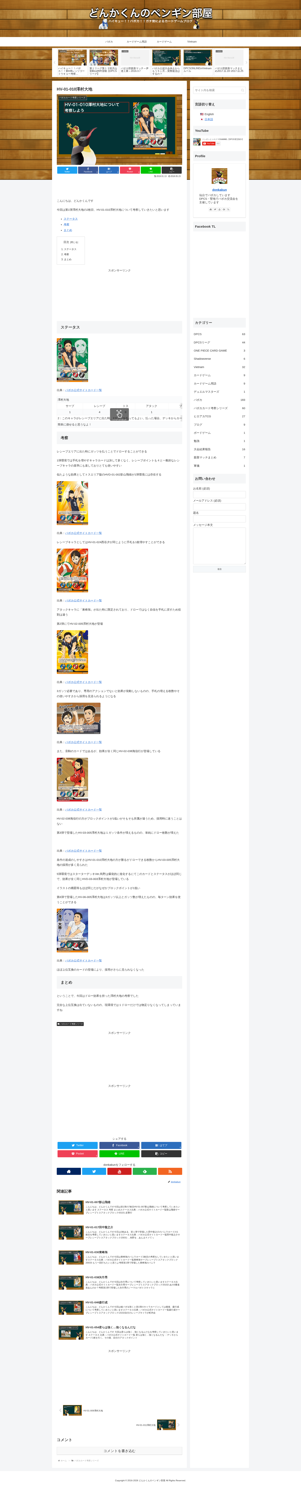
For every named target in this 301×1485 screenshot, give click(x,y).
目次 (66, 242)
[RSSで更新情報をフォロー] (170, 1171)
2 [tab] (150, 79)
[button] (172, 170)
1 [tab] (145, 79)
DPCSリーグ (219, 342)
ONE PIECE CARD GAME (219, 350)
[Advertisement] (119, 187)
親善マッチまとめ (219, 457)
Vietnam (219, 367)
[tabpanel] (72, 62)
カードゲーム (219, 375)
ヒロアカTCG (219, 416)
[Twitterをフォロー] (94, 1171)
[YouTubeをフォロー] (119, 1171)
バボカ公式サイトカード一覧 (83, 390)
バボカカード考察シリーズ (71, 1024)
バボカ (219, 399)
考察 (66, 224)
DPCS (219, 334)
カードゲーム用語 (219, 383)
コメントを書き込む (119, 1451)
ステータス (71, 218)
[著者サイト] (69, 1171)
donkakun (219, 190)
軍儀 (219, 465)
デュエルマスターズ (219, 391)
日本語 (209, 119)
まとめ (68, 230)
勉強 (219, 441)
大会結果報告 (219, 449)
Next (246, 62)
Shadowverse (219, 358)
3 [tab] (155, 79)
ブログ (219, 424)
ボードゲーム (219, 432)
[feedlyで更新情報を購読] (145, 1171)
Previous (54, 62)
